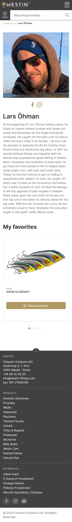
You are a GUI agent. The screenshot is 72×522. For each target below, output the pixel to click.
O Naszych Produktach (18, 478)
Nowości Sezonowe (16, 398)
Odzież (8, 425)
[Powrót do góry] (36, 351)
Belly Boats (10, 444)
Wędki (7, 407)
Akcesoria (9, 439)
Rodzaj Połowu (12, 453)
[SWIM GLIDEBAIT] (36, 262)
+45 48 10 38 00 (14, 374)
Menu (5, 17)
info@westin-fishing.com (19, 378)
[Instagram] (15, 501)
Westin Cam (11, 448)
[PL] (15, 5)
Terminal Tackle (13, 421)
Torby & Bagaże (13, 430)
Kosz (67, 7)
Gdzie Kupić (11, 474)
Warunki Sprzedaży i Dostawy (22, 492)
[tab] (29, 328)
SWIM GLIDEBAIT (18, 291)
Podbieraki (10, 435)
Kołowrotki (10, 412)
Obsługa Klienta (13, 483)
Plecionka (9, 416)
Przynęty (9, 403)
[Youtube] (24, 501)
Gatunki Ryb (11, 457)
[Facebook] (6, 501)
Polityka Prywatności (16, 487)
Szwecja (8, 23)
